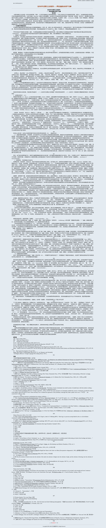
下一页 (57, 522)
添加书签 (92, 0)
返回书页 (79, 0)
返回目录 (83, 0)
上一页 (51, 522)
